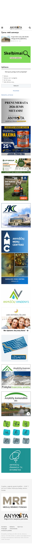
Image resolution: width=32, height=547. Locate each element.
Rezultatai (16, 90)
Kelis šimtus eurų (9, 82)
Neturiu (6, 76)
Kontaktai (4, 526)
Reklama (12, 526)
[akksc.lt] (16, 432)
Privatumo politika (6, 530)
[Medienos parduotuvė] (16, 165)
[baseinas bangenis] (14, 348)
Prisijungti (4, 528)
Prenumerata (13, 528)
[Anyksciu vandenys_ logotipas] (16, 295)
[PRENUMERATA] (16, 110)
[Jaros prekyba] (16, 140)
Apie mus (20, 526)
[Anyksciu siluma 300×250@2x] (16, 319)
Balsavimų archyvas (7, 95)
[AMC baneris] (14, 257)
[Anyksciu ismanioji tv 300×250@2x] (16, 460)
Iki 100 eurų (7, 80)
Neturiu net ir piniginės (10, 78)
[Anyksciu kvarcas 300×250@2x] (16, 376)
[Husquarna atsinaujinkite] (16, 188)
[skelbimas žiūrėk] (16, 54)
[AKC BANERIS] (16, 215)
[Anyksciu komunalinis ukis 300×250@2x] (16, 403)
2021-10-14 (15, 41)
